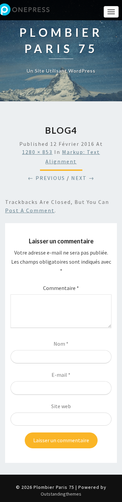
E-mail (61, 374)
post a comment (30, 210)
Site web (61, 406)
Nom (61, 343)
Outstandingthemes (61, 494)
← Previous (46, 178)
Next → (83, 178)
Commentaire (61, 288)
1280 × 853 (37, 152)
